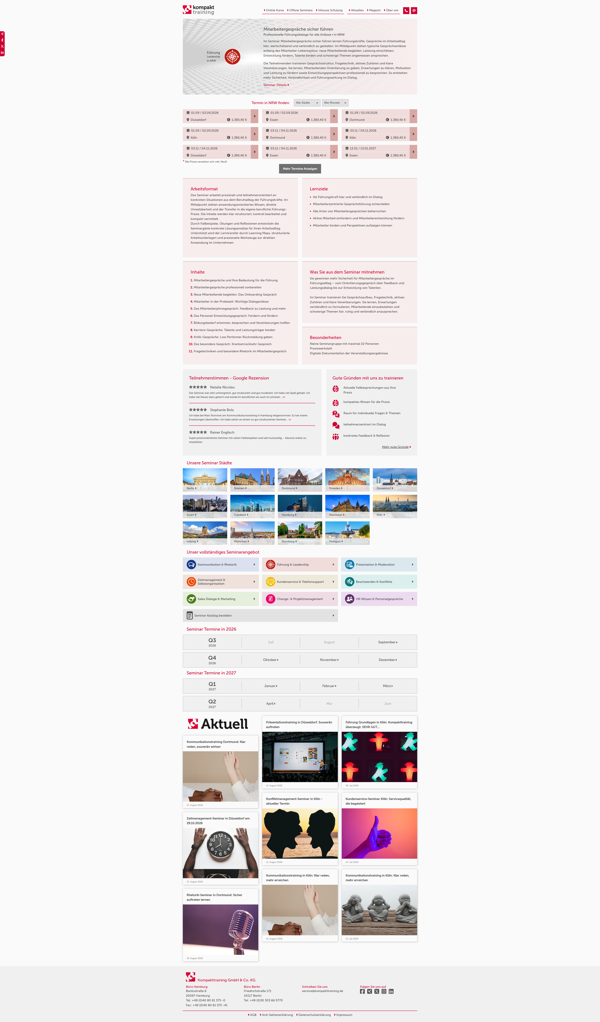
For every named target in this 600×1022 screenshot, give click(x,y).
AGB (253, 1015)
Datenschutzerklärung (314, 1015)
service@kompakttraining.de (322, 991)
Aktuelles (357, 10)
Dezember (387, 660)
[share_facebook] (2, 41)
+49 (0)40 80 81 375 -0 (208, 1000)
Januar (269, 686)
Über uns (392, 10)
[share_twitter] (2, 47)
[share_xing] (2, 34)
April (269, 703)
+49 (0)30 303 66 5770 (266, 1000)
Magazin (375, 10)
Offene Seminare (301, 10)
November (328, 660)
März (387, 686)
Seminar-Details (275, 85)
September (386, 642)
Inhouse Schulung (330, 10)
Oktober (269, 660)
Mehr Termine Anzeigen (300, 169)
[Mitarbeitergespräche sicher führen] (406, 10)
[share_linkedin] (2, 53)
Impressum (343, 1015)
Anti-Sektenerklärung (277, 1015)
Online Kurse (275, 10)
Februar (328, 686)
